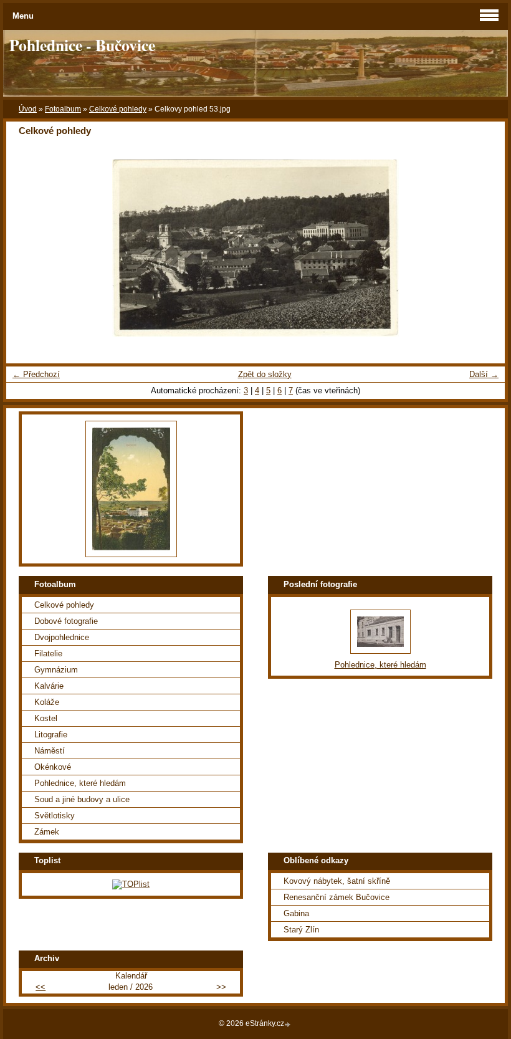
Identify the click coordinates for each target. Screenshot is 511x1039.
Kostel (45, 718)
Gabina (296, 913)
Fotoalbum (63, 109)
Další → (484, 374)
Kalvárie (49, 686)
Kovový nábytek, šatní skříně (337, 881)
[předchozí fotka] (26, 248)
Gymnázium (56, 669)
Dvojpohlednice (61, 637)
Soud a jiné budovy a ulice (82, 799)
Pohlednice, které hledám (80, 783)
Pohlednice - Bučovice (82, 45)
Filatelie (48, 653)
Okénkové (52, 767)
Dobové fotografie (66, 621)
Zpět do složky (265, 374)
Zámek (46, 831)
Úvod (28, 109)
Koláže (46, 702)
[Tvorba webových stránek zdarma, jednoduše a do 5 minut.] (288, 1024)
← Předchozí (36, 374)
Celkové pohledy (117, 109)
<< (40, 987)
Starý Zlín (301, 929)
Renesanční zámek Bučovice (336, 897)
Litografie (50, 734)
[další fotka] (484, 248)
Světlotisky (54, 815)
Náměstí (49, 750)
